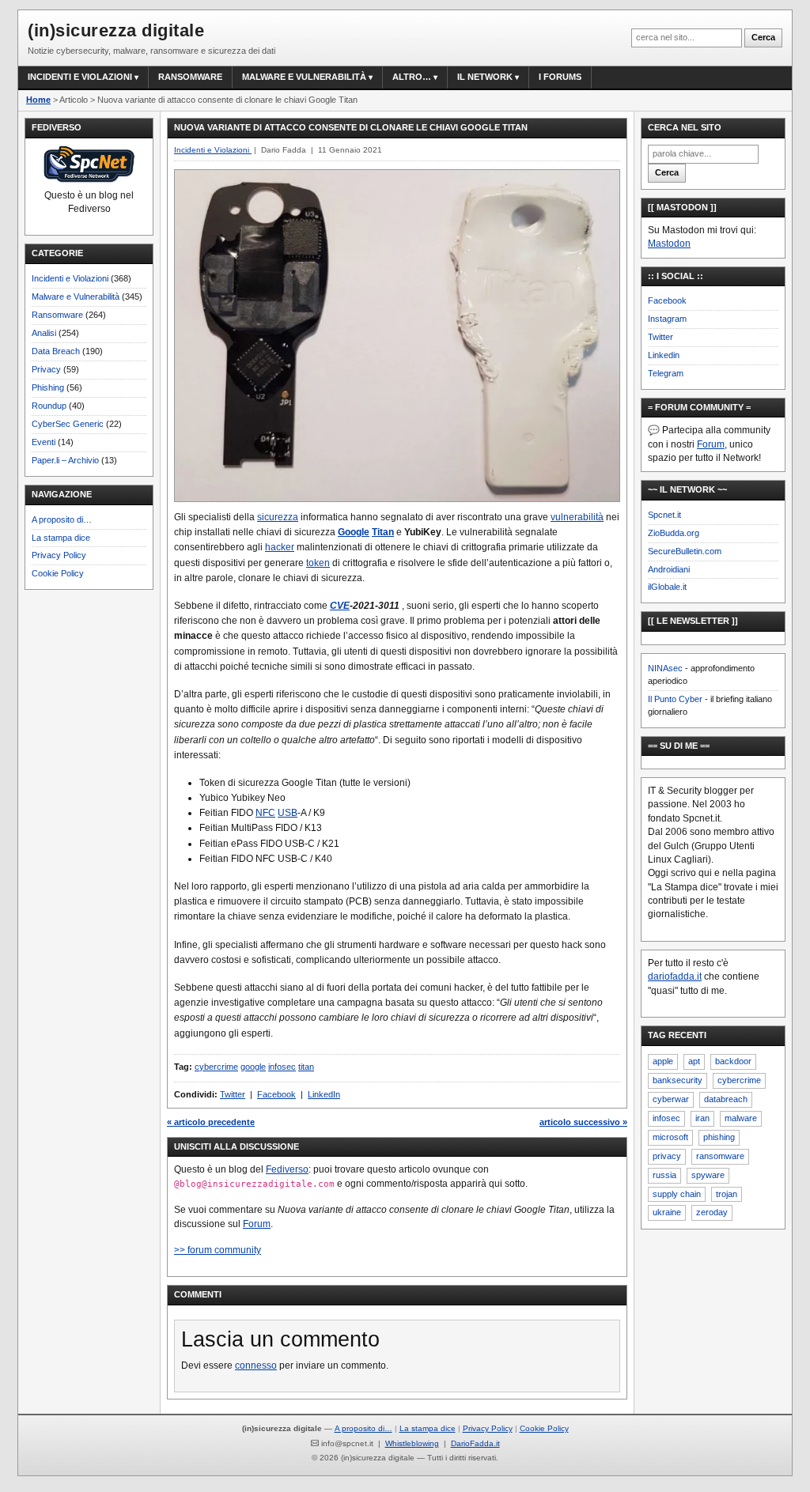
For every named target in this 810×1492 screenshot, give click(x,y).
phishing (719, 1137)
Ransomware (190, 76)
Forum (257, 1223)
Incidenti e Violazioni (70, 278)
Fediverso (287, 1169)
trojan (726, 1194)
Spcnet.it (664, 514)
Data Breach (56, 351)
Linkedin (663, 355)
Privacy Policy (59, 555)
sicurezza (277, 517)
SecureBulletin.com (684, 551)
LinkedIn (324, 1094)
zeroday (712, 1212)
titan (306, 1066)
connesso (256, 1365)
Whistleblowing (412, 1443)
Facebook (276, 1094)
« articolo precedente (211, 1122)
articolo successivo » (583, 1122)
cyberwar (671, 1099)
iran (702, 1118)
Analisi (44, 333)
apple (663, 1061)
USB (287, 812)
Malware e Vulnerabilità (304, 76)
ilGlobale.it (667, 586)
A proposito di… (62, 519)
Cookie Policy (58, 573)
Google (353, 532)
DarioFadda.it (475, 1443)
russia (664, 1175)
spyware (708, 1175)
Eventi (43, 442)
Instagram (667, 318)
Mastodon (669, 243)
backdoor (733, 1061)
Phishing (48, 387)
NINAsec (665, 668)
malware (741, 1118)
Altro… (411, 76)
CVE (340, 605)
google (253, 1066)
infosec (282, 1066)
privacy (667, 1156)
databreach (726, 1099)
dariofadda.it (675, 976)
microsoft (670, 1137)
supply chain (677, 1194)
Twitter (232, 1094)
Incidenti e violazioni (80, 76)
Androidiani (669, 569)
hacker (279, 547)
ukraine (667, 1212)
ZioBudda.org (673, 533)
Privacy (46, 369)
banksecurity (677, 1080)
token (318, 562)
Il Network (485, 76)
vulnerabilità (577, 517)
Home (38, 99)
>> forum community (217, 1250)
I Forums (560, 76)
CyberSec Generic (68, 424)
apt (694, 1061)
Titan (383, 532)
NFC (265, 812)
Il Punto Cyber (675, 699)
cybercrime (216, 1066)
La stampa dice (61, 537)
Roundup (49, 405)
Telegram (665, 373)
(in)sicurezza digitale (116, 30)
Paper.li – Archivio (65, 460)
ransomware (720, 1156)
